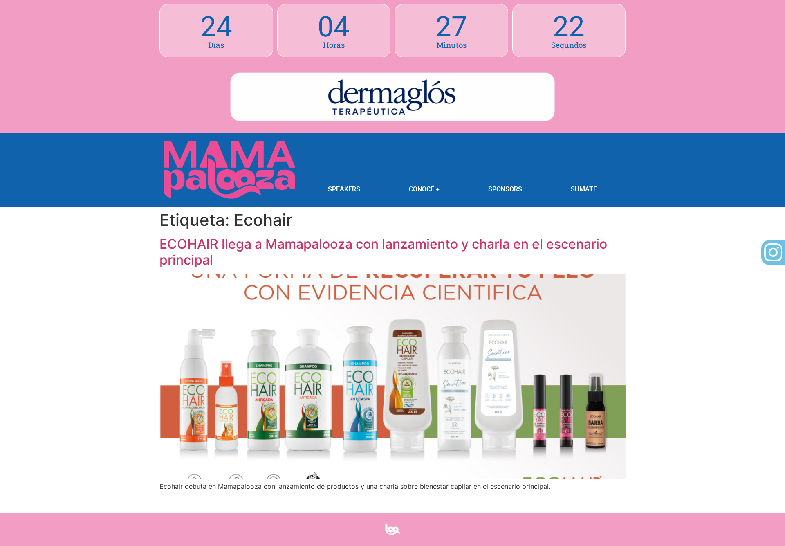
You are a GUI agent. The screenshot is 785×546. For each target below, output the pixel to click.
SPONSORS (505, 189)
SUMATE (584, 189)
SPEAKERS (344, 189)
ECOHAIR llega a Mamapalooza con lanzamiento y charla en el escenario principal (383, 251)
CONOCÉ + (424, 189)
